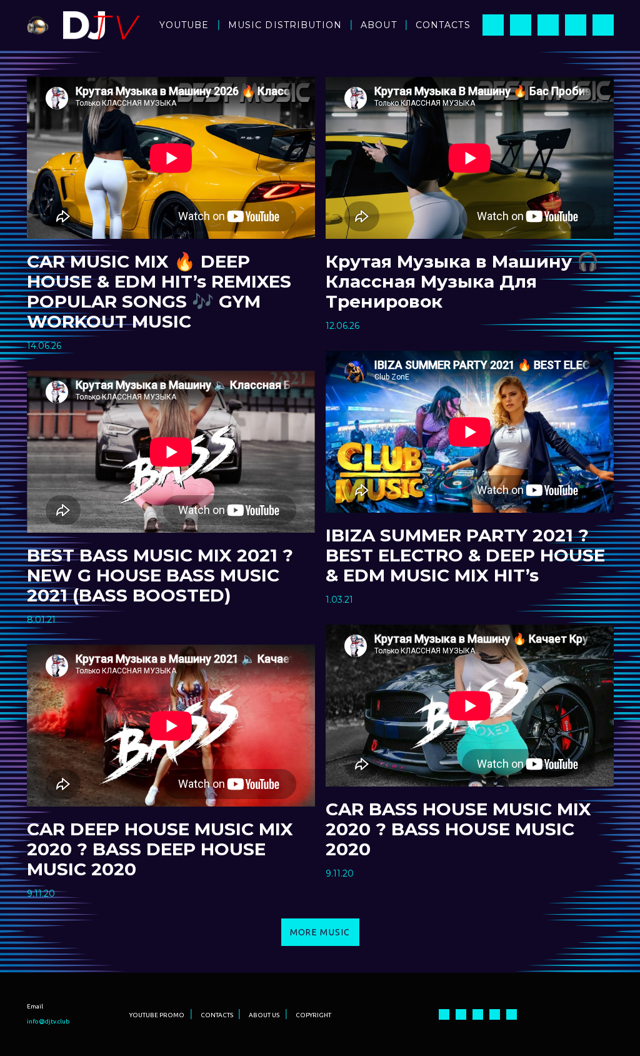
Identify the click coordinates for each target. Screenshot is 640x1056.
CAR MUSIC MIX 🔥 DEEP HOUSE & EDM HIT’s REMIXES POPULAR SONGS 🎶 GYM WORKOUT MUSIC (159, 291)
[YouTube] (548, 25)
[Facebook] (493, 25)
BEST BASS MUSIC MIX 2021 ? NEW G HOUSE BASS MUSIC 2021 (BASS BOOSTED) (160, 575)
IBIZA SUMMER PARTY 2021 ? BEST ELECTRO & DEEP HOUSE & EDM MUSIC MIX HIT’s (465, 555)
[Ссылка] (38, 25)
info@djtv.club (48, 1021)
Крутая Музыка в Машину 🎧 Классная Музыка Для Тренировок (462, 281)
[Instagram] (520, 25)
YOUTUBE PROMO (156, 1015)
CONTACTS (217, 1015)
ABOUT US (264, 1015)
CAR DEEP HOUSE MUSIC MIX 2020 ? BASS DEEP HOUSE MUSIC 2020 (160, 849)
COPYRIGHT (313, 1015)
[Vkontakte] (603, 25)
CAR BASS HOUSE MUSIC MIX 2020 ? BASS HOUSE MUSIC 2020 (458, 829)
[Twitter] (575, 25)
